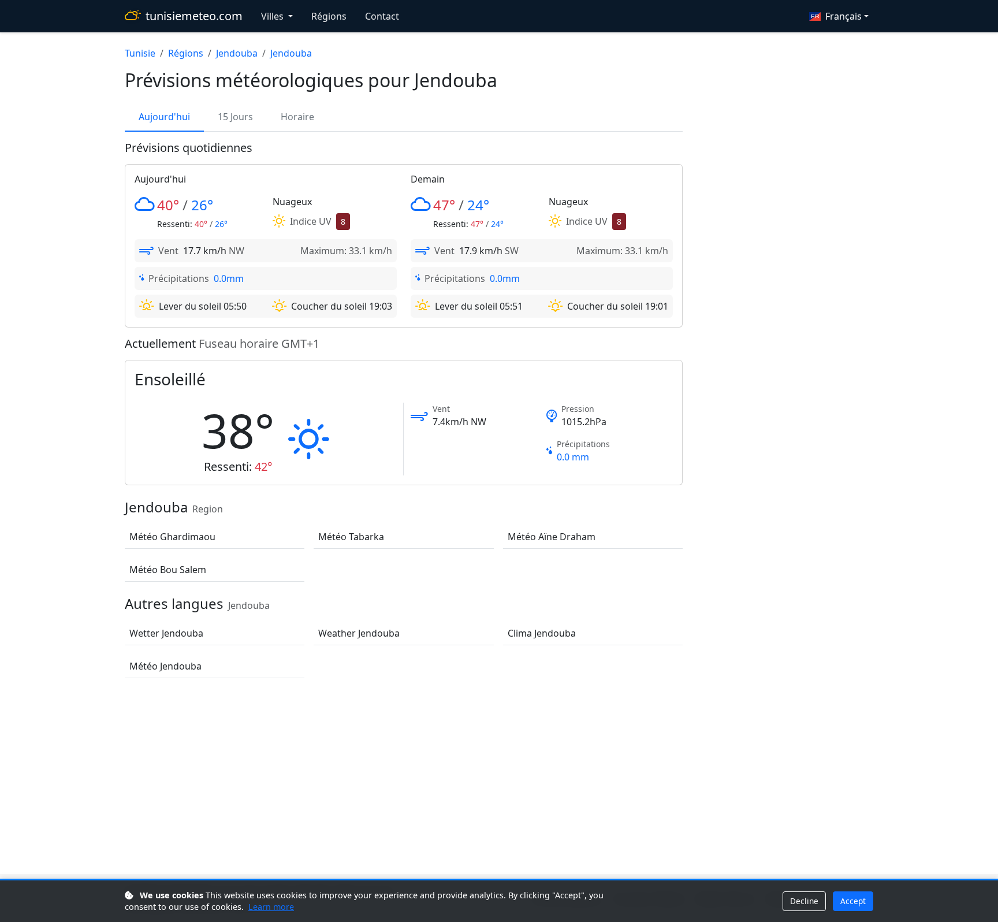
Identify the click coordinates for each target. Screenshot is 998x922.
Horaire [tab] (297, 116)
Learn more (271, 906)
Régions (329, 16)
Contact (382, 16)
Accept (853, 900)
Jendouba (237, 53)
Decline (804, 900)
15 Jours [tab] (235, 116)
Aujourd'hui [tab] (164, 116)
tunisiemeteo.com (194, 16)
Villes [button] (273, 16)
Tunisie (140, 53)
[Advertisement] (499, 779)
